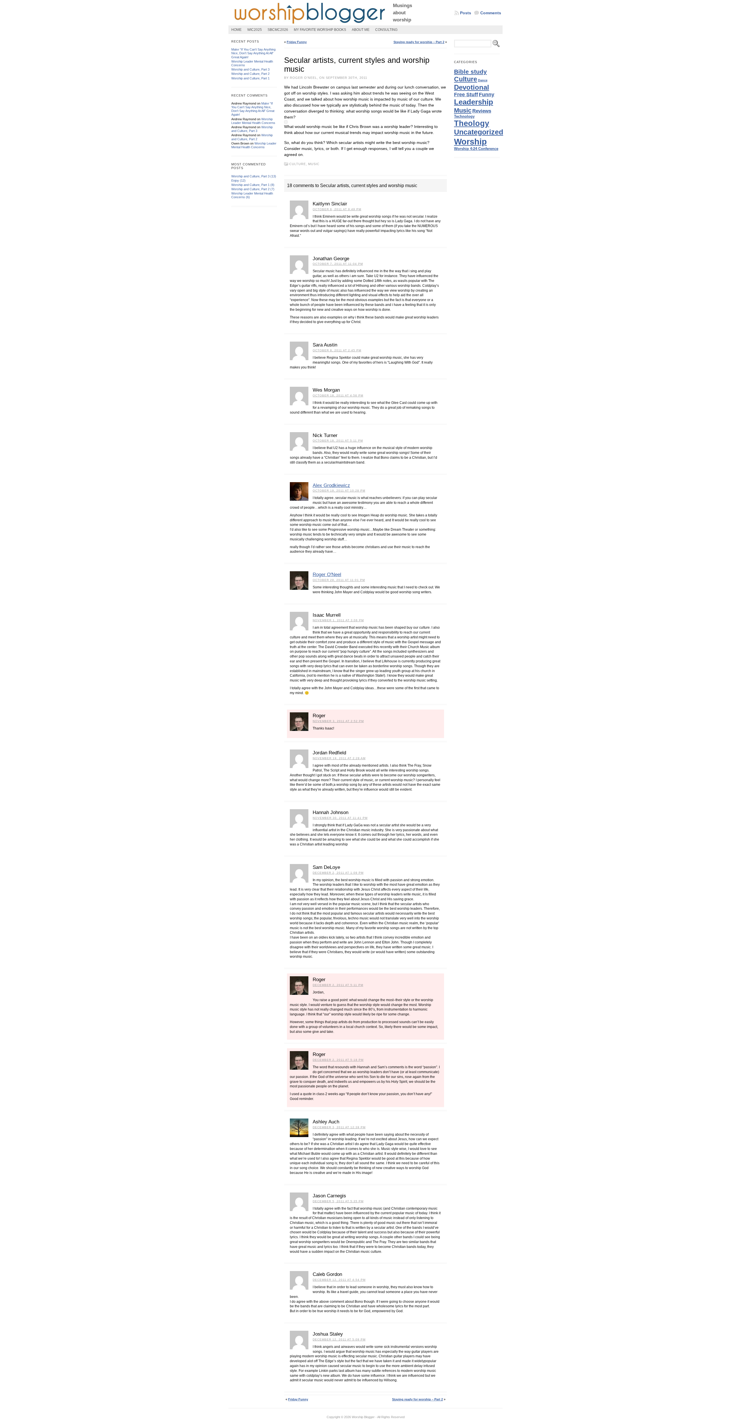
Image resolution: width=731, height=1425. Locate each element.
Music (314, 164)
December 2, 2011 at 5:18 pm (338, 1059)
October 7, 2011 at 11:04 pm (338, 263)
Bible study (470, 71)
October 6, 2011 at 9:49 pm (337, 209)
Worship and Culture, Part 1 (250, 78)
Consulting (386, 30)
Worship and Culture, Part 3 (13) (253, 176)
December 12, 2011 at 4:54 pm (339, 1279)
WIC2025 (254, 30)
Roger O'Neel (327, 574)
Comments (490, 13)
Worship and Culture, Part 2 (250, 73)
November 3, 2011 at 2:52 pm (338, 721)
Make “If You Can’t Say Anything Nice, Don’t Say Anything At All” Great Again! (253, 53)
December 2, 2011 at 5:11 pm (338, 985)
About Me (360, 30)
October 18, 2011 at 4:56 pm (338, 395)
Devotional (471, 87)
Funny (486, 94)
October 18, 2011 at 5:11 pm (338, 440)
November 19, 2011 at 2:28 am (339, 758)
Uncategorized (478, 132)
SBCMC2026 (278, 30)
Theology (471, 123)
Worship (470, 141)
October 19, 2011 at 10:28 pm (339, 490)
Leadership (473, 102)
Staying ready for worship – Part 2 (418, 42)
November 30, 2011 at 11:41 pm (340, 817)
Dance (482, 80)
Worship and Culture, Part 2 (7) (252, 189)
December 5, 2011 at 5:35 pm (338, 1201)
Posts (465, 13)
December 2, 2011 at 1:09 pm (338, 872)
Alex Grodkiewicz (331, 485)
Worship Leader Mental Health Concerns (253, 121)
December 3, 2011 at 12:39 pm (339, 1127)
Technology (464, 116)
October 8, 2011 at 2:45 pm (337, 350)
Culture (297, 164)
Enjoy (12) (238, 180)
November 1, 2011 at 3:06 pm (338, 620)
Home (236, 30)
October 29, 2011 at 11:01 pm (339, 580)
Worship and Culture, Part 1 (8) (252, 185)
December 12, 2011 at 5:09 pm (339, 1339)
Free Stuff (466, 94)
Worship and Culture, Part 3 (250, 69)
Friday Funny (297, 42)
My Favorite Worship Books (320, 30)
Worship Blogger (363, 1417)
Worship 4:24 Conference (476, 149)
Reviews (481, 111)
